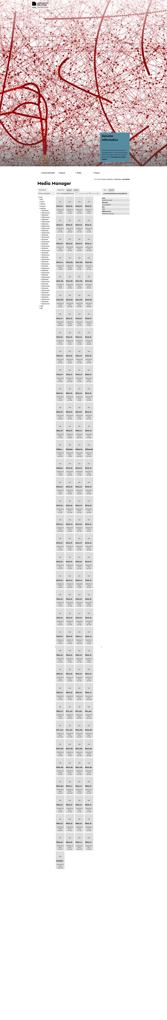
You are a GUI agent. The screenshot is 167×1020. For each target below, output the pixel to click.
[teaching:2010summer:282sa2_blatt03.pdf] (70, 388)
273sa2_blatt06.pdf (91, 337)
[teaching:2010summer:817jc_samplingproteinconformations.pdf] (60, 725)
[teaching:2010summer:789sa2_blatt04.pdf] (89, 650)
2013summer (45, 246)
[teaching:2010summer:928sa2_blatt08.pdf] (79, 818)
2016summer (45, 259)
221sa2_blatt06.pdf (81, 281)
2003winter (45, 210)
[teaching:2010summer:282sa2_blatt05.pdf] (89, 388)
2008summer (46, 226)
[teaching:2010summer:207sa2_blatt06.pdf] (70, 220)
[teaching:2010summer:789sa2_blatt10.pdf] (70, 687)
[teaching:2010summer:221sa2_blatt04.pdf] (60, 276)
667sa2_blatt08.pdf (72, 561)
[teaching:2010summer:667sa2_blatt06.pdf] (89, 538)
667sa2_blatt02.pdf (91, 524)
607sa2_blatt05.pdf (72, 487)
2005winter (45, 215)
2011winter (45, 239)
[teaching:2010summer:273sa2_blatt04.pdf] (70, 332)
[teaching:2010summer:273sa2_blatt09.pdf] (79, 350)
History (111, 190)
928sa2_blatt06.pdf (62, 823)
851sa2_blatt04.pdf (72, 748)
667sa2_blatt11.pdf (62, 580)
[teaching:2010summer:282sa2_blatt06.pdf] (60, 407)
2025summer (46, 299)
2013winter (45, 248)
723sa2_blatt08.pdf (81, 618)
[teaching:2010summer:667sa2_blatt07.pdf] (60, 556)
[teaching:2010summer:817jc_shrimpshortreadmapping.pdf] (70, 725)
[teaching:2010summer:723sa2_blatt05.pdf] (89, 594)
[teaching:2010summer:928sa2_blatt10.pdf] (60, 837)
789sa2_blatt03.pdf (81, 655)
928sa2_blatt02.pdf (62, 805)
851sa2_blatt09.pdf (81, 767)
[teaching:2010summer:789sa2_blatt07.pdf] (79, 668)
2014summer (45, 250)
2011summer (45, 237)
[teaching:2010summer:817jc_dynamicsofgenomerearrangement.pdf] (79, 706)
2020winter (45, 279)
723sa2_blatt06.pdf (62, 618)
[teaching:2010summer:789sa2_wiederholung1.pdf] (60, 706)
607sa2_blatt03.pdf (91, 468)
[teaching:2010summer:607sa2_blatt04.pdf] (60, 481)
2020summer (46, 277)
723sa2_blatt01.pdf (91, 580)
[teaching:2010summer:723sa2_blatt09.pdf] (89, 612)
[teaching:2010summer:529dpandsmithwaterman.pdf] (79, 444)
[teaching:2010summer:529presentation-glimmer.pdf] (60, 463)
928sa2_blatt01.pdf (91, 786)
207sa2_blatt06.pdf (72, 225)
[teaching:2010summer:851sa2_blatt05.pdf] (79, 743)
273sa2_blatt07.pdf (62, 356)
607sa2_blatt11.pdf (91, 505)
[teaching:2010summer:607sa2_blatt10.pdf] (79, 500)
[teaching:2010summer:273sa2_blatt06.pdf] (89, 332)
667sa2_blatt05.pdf (81, 543)
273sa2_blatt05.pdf (81, 337)
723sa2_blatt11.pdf (71, 636)
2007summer (46, 221)
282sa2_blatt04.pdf (81, 393)
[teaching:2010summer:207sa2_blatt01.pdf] (60, 201)
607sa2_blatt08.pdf (62, 505)
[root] (40, 197)
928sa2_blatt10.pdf (62, 842)
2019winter (45, 275)
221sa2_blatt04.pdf (62, 281)
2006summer (46, 217)
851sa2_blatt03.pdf (62, 748)
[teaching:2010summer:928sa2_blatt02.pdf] (60, 799)
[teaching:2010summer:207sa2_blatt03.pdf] (79, 201)
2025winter (45, 301)
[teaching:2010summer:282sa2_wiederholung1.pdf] (89, 425)
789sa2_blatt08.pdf (91, 674)
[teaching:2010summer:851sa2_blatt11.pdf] (60, 781)
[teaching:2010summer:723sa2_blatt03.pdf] (70, 594)
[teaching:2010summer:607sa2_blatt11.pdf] (89, 500)
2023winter (45, 292)
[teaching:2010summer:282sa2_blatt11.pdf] (70, 425)
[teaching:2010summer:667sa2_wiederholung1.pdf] (79, 575)
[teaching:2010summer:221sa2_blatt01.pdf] (70, 257)
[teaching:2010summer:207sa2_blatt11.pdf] (79, 238)
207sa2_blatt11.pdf (81, 243)
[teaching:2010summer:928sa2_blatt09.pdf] (89, 818)
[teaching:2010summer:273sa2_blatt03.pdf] (60, 332)
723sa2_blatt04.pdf (81, 599)
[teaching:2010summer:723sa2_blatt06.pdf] (60, 612)
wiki (41, 308)
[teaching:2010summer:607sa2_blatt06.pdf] (79, 481)
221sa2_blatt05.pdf (72, 281)
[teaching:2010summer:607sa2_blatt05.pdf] (70, 481)
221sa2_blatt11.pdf (90, 300)
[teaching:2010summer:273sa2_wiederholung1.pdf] (79, 369)
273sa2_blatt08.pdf (72, 356)
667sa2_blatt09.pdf (81, 561)
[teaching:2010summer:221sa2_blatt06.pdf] (79, 276)
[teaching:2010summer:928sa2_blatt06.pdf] (60, 818)
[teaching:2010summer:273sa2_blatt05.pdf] (79, 332)
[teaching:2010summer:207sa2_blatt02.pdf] (70, 201)
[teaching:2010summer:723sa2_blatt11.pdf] (70, 631)
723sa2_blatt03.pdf (72, 599)
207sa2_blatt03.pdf (81, 206)
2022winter (45, 288)
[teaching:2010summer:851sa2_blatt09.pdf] (79, 762)
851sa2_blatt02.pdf (91, 730)
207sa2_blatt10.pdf (72, 243)
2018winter (45, 270)
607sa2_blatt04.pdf (62, 487)
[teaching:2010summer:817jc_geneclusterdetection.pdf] (89, 706)
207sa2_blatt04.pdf (91, 206)
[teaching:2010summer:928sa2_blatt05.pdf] (89, 799)
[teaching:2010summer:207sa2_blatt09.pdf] (60, 238)
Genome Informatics (110, 137)
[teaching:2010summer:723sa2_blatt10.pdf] (60, 631)
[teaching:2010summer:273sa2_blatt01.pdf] (79, 313)
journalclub (126, 179)
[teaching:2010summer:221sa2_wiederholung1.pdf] (70, 313)
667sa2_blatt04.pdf (72, 543)
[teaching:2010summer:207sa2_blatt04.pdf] (89, 201)
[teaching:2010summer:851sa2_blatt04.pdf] (70, 743)
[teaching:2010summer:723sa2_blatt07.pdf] (70, 612)
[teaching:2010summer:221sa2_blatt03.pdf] (89, 257)
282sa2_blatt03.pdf (72, 393)
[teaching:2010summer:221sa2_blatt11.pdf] (89, 294)
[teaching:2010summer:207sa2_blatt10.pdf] (70, 238)
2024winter (45, 297)
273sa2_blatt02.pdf (91, 318)
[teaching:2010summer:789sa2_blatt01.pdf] (60, 650)
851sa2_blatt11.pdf (62, 786)
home (104, 179)
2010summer (45, 233)
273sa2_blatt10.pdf (91, 356)
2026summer (46, 304)
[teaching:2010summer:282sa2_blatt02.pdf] (60, 388)
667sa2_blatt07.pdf (62, 561)
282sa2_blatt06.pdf (62, 412)
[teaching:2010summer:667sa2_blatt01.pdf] (79, 519)
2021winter (45, 284)
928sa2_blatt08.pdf (81, 823)
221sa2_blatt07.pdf (91, 281)
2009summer (46, 228)
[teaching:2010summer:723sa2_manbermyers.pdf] (79, 631)
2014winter (45, 253)
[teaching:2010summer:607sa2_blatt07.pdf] (89, 481)
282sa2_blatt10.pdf (62, 430)
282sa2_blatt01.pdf (91, 374)
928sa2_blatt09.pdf (91, 823)
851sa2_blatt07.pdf (62, 767)
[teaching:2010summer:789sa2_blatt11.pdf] (79, 687)
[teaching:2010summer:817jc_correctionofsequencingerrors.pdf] (70, 706)
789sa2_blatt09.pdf (62, 692)
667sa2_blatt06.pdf (91, 543)
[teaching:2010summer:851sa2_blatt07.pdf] (60, 762)
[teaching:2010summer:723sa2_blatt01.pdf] (89, 575)
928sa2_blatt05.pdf (91, 805)
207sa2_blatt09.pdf (62, 243)
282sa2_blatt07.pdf (72, 412)
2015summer (45, 255)
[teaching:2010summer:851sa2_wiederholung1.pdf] (79, 781)
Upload (69, 190)
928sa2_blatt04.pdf (81, 805)
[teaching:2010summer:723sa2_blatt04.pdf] (79, 594)
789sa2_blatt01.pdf (62, 655)
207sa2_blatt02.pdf (72, 206)
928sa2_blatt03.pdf (72, 805)
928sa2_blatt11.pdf (71, 842)
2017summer (45, 264)
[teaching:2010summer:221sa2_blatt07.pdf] (89, 276)
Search (76, 190)
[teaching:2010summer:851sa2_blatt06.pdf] (89, 743)
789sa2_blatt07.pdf (81, 674)
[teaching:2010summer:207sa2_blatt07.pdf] (79, 220)
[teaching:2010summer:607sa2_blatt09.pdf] (70, 500)
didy (41, 199)
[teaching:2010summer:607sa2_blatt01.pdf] (70, 463)
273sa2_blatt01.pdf (81, 318)
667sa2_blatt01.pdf (81, 524)
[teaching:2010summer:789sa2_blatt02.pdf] (70, 650)
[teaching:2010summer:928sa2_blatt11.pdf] (70, 837)
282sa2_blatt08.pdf (81, 412)
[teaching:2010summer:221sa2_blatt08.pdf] (60, 294)
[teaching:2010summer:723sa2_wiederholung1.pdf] (89, 631)
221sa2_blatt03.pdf (91, 262)
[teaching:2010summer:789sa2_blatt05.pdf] (60, 668)
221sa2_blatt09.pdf (72, 300)
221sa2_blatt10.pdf (81, 300)
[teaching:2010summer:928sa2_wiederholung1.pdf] (89, 837)
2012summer (45, 241)
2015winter (45, 257)
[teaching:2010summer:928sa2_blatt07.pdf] (70, 818)
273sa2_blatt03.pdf (62, 337)
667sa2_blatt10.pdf (91, 561)
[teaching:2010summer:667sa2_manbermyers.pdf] (70, 575)
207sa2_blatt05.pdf (62, 225)
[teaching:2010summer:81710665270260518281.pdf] (60, 856)
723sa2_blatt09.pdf (91, 618)
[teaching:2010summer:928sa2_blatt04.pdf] (79, 799)
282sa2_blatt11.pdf (71, 430)
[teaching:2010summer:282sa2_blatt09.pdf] (89, 407)
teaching (110, 179)
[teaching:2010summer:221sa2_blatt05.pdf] (70, 276)
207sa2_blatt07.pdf (81, 225)
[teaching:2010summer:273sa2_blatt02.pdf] (89, 313)
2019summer (45, 272)
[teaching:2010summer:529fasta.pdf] (89, 444)
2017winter (45, 266)
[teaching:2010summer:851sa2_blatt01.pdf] (79, 725)
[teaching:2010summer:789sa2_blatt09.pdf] (60, 687)
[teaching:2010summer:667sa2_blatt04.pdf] (70, 538)
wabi (41, 306)
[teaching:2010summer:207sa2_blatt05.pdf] (60, 220)
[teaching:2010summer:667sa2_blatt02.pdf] (89, 519)
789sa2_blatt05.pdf (62, 674)
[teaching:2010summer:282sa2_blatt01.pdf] (89, 369)
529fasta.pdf (89, 449)
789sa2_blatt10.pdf (72, 692)
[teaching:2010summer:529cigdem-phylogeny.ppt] (70, 444)
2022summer (46, 286)
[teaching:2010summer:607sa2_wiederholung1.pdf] (70, 519)
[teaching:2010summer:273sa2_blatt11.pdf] (60, 369)
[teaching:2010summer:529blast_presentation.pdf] (60, 444)
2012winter (45, 244)
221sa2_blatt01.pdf (71, 262)
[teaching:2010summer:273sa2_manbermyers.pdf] (70, 369)
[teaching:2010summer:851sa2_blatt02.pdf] (89, 725)
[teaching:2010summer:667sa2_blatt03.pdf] (60, 538)
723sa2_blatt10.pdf (62, 636)
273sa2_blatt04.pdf (72, 337)
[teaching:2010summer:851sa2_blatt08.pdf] (70, 762)
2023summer (46, 290)
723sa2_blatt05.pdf (91, 599)
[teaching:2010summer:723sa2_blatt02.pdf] (60, 594)
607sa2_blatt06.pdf (81, 487)
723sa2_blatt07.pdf (72, 618)
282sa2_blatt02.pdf (62, 393)
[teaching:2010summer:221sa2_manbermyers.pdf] (60, 313)
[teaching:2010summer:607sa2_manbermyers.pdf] (60, 519)
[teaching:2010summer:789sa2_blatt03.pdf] (79, 650)
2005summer (46, 213)
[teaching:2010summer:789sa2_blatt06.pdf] (70, 668)
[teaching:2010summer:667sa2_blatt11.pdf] (60, 575)
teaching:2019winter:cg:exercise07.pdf (115, 193)
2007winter (45, 224)
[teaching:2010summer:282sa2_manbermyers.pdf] (79, 425)
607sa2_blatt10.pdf (81, 505)
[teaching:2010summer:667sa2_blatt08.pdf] (70, 556)
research (43, 206)
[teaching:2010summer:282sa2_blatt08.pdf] (79, 407)
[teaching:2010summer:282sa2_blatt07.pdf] (70, 407)
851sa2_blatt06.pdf (91, 748)
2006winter (45, 219)
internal (42, 204)
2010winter (45, 235)
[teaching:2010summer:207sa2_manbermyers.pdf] (89, 238)
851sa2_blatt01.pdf (81, 730)
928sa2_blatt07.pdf (72, 823)
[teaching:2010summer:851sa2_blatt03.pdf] (60, 743)
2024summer (46, 295)
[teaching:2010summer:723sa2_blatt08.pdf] (79, 612)
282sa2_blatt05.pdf (91, 393)
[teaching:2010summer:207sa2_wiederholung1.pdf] (60, 257)
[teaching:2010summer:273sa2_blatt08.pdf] (70, 350)
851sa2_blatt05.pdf (81, 748)
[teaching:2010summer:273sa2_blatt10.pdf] (89, 350)
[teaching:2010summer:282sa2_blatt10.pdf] (60, 425)
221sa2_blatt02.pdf (81, 262)
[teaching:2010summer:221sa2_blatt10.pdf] (79, 294)
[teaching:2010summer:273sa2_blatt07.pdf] (60, 350)
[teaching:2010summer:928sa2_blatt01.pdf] (89, 781)
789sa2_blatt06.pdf (72, 674)
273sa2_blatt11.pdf (62, 374)
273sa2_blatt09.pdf (81, 356)
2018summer (45, 268)
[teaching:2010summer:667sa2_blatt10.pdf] (89, 556)
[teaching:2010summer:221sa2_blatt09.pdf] (70, 294)
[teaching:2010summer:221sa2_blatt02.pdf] (79, 257)
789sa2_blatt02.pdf (72, 655)
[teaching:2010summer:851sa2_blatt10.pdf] (89, 762)
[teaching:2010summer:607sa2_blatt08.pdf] (60, 500)
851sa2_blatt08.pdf (72, 767)
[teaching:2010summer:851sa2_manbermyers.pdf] (70, 781)
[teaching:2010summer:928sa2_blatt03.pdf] (70, 799)
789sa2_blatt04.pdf (91, 655)
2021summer (45, 281)
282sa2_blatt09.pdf (91, 412)
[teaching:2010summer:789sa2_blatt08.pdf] (89, 668)
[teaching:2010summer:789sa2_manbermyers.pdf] (89, 687)
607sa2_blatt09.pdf (72, 505)
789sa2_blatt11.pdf (81, 692)
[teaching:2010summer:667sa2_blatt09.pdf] (79, 556)
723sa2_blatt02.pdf (62, 599)
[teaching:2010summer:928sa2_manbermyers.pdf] (79, 837)
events (42, 202)
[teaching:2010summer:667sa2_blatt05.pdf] (79, 538)
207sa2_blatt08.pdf (91, 225)
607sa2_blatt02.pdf (81, 468)
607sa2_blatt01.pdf (72, 468)
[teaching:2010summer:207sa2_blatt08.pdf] (89, 220)
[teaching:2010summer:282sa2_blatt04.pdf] (79, 388)
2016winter (45, 261)
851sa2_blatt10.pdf (91, 767)
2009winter (117, 179)
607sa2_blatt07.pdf (91, 487)
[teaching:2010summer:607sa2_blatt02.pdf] (79, 463)
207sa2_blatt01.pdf (62, 206)
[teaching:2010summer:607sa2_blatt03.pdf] (89, 463)
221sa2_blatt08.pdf (62, 300)
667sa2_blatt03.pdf (62, 543)
